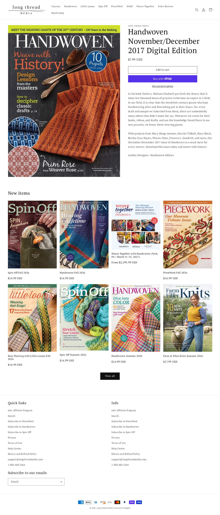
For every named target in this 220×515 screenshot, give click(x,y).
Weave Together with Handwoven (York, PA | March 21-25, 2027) (134, 255)
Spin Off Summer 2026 (73, 354)
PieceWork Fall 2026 (175, 272)
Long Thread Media (105, 508)
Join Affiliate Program (20, 410)
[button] (196, 9)
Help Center (14, 448)
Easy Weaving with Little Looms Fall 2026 (29, 357)
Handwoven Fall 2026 (72, 272)
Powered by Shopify (122, 508)
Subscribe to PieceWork (21, 421)
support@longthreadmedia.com (25, 459)
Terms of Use (15, 443)
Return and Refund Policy (22, 453)
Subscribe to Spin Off (19, 432)
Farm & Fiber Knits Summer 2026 (183, 355)
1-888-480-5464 (16, 464)
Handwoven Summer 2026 (126, 355)
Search (11, 416)
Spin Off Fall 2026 (18, 272)
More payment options (162, 86)
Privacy (12, 437)
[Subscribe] (60, 481)
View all (110, 376)
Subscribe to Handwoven (21, 426)
